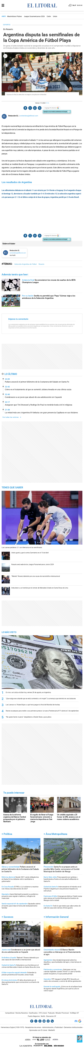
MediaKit (51, 1030)
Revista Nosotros (21, 1013)
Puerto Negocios (34, 1016)
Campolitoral (9, 1013)
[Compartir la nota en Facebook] (25, 108)
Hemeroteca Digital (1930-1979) (12, 1027)
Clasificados (33, 1013)
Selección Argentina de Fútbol (25, 264)
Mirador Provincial (62, 1013)
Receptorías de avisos (33, 1027)
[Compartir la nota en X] (30, 108)
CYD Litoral (43, 1013)
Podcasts (51, 1013)
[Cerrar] (69, 112)
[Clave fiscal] (79, 1042)
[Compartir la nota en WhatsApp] (34, 108)
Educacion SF (51, 1016)
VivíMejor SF (74, 1013)
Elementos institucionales (73, 1027)
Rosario (41, 264)
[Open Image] (5, 56)
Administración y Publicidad (52, 1027)
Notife (43, 1016)
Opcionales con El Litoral (38, 1030)
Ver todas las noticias (10, 417)
